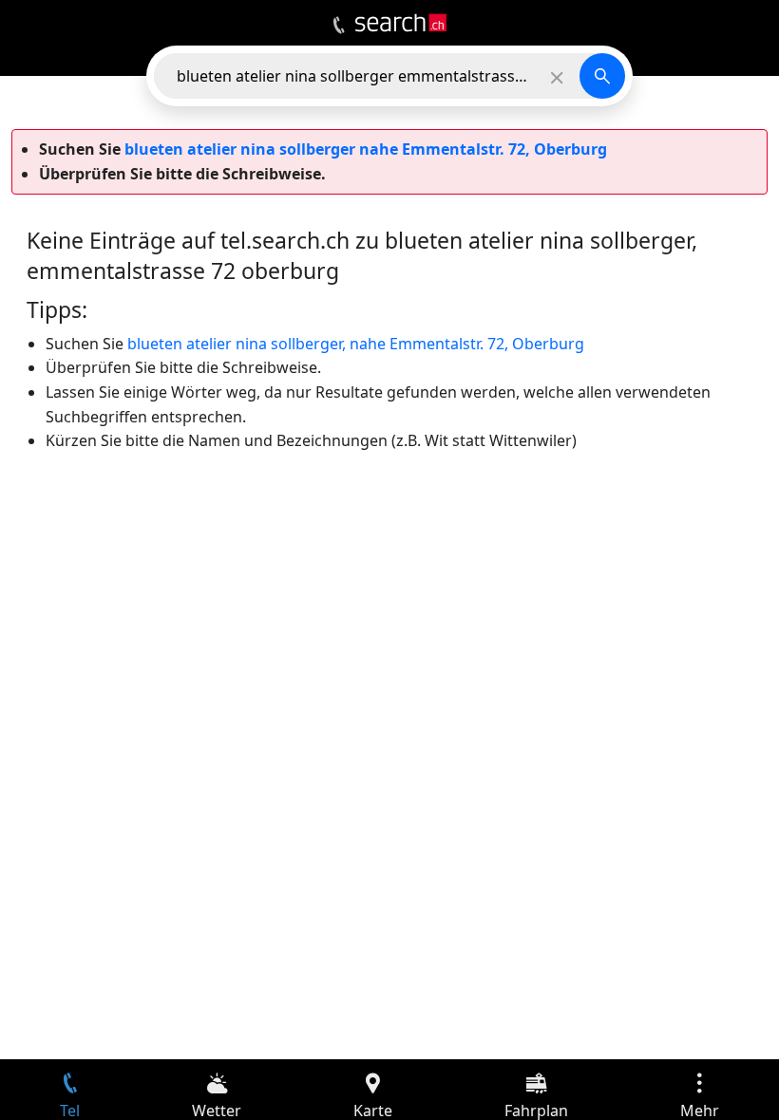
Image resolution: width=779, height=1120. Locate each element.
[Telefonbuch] (338, 25)
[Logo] (400, 22)
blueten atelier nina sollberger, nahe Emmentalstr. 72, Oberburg (355, 343)
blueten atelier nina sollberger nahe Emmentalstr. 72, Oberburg (365, 149)
